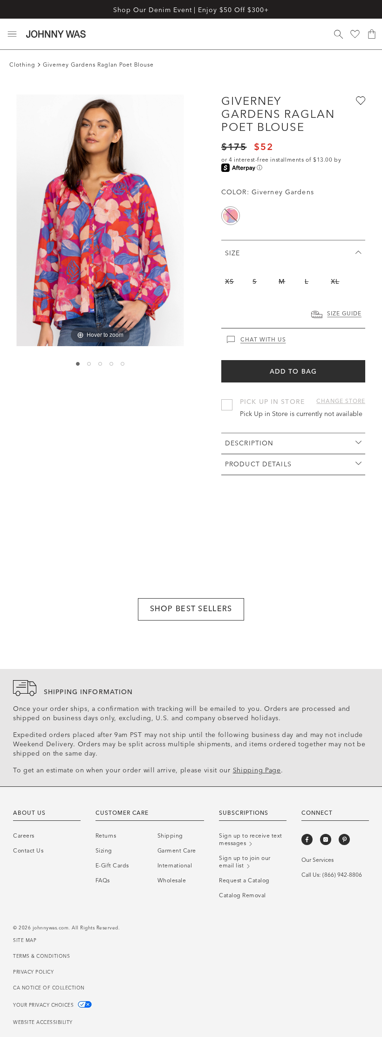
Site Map (24, 940)
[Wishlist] (355, 34)
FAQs (103, 880)
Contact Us (28, 850)
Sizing (104, 850)
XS (229, 282)
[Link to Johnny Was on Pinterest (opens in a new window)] (344, 839)
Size (232, 253)
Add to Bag (293, 371)
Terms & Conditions (41, 956)
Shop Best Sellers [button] (191, 608)
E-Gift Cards (112, 865)
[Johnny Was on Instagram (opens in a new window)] (325, 839)
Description (249, 443)
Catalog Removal (242, 895)
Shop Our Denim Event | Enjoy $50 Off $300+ (190, 10)
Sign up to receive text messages (250, 839)
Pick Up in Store (272, 402)
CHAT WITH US (263, 339)
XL (335, 282)
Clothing (22, 64)
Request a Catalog (244, 880)
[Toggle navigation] (12, 34)
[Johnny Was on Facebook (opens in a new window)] (307, 839)
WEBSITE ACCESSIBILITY (43, 1022)
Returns (106, 835)
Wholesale (171, 880)
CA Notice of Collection (49, 988)
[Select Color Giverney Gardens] (230, 215)
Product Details (258, 464)
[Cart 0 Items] (371, 34)
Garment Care (176, 850)
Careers (23, 835)
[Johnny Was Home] (56, 34)
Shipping (170, 835)
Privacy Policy (33, 972)
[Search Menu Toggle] (338, 34)
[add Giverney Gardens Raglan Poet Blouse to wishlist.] (359, 100)
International (174, 865)
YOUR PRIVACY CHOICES (44, 1005)
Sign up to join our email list (245, 862)
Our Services (317, 860)
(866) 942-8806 (342, 875)
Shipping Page (257, 770)
